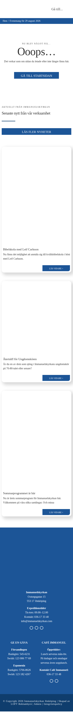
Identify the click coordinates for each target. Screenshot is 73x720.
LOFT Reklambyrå (21, 704)
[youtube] (41, 628)
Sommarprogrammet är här (19, 493)
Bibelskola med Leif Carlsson (20, 249)
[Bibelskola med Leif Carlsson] (36, 150)
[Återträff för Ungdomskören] (36, 284)
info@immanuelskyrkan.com (36, 621)
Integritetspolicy (53, 704)
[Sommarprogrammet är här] (36, 394)
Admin (37, 704)
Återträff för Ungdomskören (20, 359)
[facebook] (31, 628)
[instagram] (36, 628)
